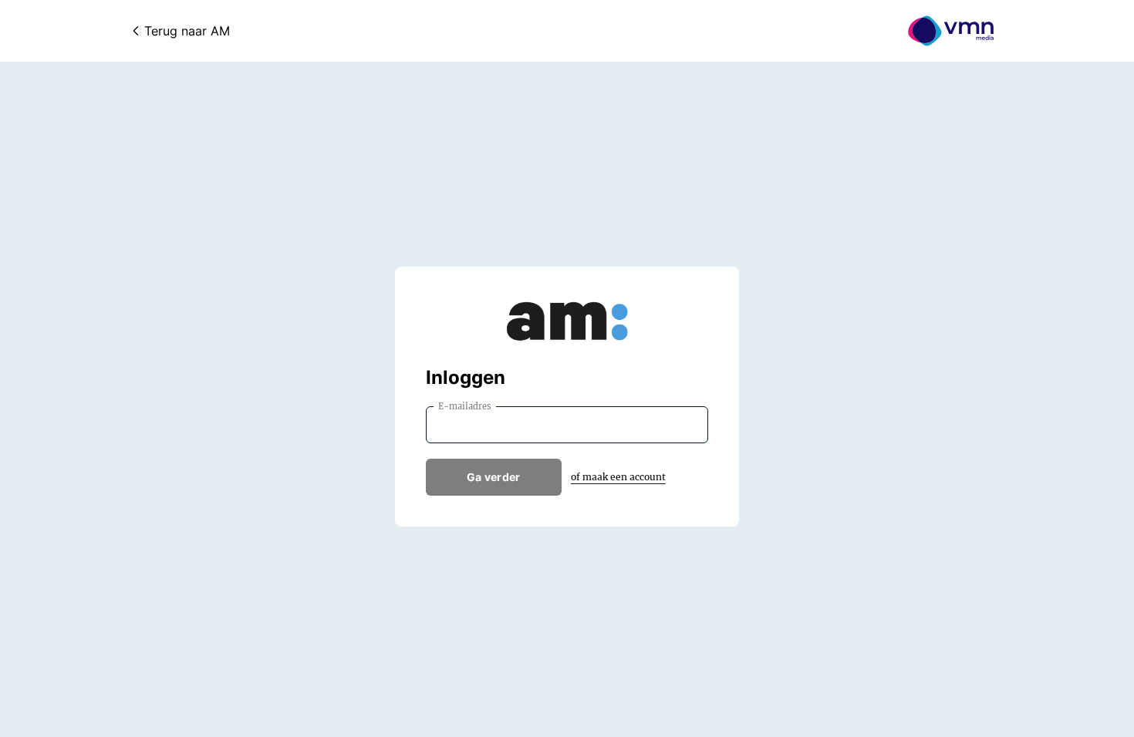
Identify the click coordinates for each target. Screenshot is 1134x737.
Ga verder (494, 476)
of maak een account (618, 477)
